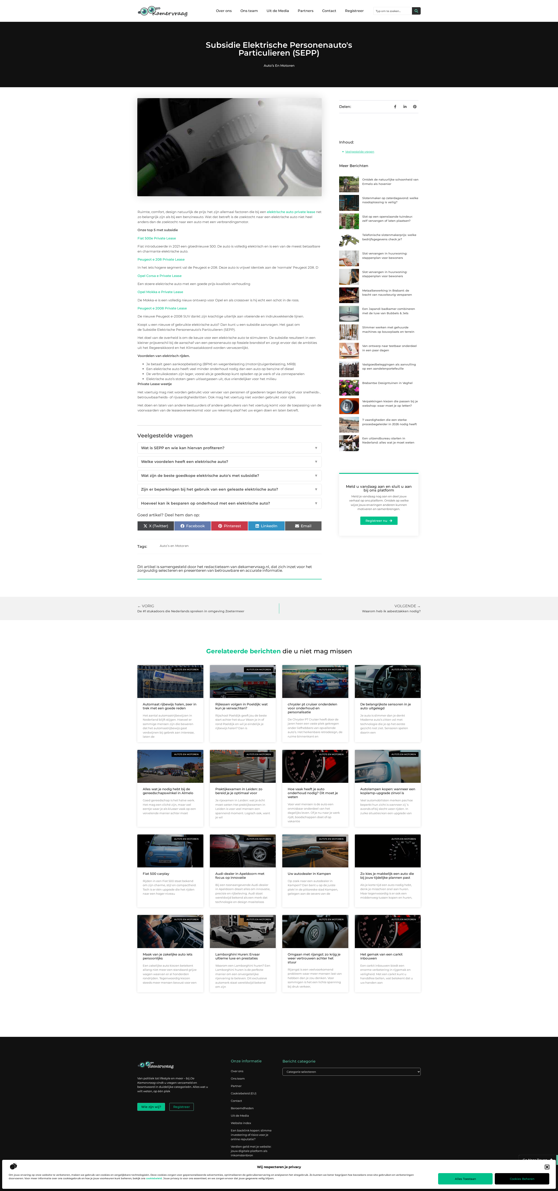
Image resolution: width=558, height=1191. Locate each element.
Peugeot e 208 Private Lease (161, 259)
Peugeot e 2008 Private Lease (162, 308)
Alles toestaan (465, 1179)
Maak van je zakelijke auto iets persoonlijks (167, 956)
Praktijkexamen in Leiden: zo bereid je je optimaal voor (238, 791)
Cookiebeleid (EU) (243, 1093)
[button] (547, 1167)
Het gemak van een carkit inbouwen (381, 956)
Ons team (249, 11)
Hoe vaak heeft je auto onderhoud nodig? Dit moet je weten (313, 793)
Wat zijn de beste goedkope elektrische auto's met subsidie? (229, 475)
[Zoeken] (416, 11)
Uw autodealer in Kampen (309, 874)
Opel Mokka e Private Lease (160, 292)
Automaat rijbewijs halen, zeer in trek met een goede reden (169, 706)
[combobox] (393, 11)
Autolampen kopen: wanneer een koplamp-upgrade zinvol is (387, 791)
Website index (241, 1123)
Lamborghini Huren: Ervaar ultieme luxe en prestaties (237, 956)
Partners (305, 11)
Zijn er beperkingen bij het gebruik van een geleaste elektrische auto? (229, 489)
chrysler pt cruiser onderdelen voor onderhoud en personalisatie (312, 708)
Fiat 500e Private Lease (157, 238)
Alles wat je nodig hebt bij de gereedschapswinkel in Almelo (168, 791)
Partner (236, 1086)
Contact (329, 11)
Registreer (354, 11)
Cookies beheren (522, 1179)
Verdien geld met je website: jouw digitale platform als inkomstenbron (251, 1151)
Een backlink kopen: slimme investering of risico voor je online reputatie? (251, 1135)
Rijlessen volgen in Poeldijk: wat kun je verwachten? (241, 706)
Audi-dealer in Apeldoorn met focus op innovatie (239, 876)
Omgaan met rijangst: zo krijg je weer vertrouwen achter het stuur (314, 958)
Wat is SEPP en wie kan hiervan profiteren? (229, 448)
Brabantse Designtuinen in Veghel (387, 383)
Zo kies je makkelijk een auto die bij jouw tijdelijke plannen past (387, 876)
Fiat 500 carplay (156, 874)
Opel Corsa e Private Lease (160, 276)
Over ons (224, 11)
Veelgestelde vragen (359, 151)
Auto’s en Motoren (279, 65)
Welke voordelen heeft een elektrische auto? (229, 461)
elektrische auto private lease (291, 212)
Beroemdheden (242, 1108)
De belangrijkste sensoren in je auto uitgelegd (385, 706)
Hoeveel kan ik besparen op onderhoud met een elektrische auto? (229, 503)
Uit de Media (278, 11)
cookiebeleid (154, 1178)
